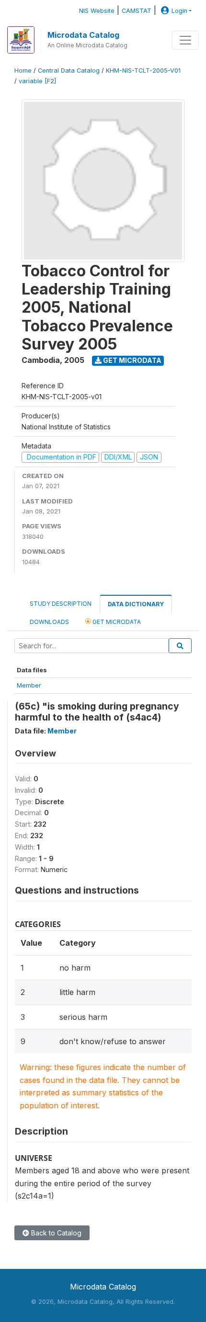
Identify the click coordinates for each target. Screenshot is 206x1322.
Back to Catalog (55, 1233)
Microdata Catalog (83, 35)
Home (23, 70)
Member (29, 685)
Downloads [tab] (49, 621)
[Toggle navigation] (185, 40)
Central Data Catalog (69, 70)
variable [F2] (37, 81)
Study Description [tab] (61, 603)
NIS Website (96, 10)
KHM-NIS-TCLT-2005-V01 (143, 70)
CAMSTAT (136, 10)
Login (179, 10)
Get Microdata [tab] (116, 621)
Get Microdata (131, 360)
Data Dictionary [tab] (136, 604)
